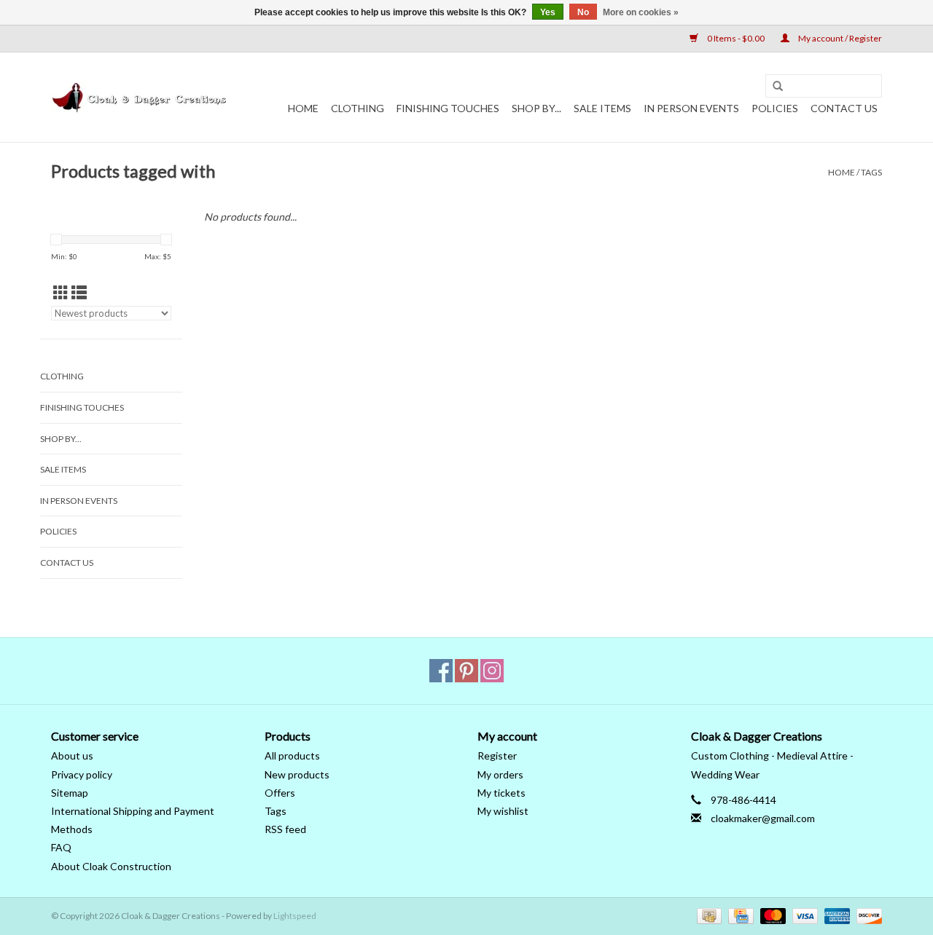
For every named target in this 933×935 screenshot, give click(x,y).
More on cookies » (641, 12)
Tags (871, 172)
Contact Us (844, 108)
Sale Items (602, 108)
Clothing (357, 108)
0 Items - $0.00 (736, 38)
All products (292, 755)
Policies (775, 108)
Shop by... (536, 108)
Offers (280, 792)
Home (303, 108)
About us (72, 755)
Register (497, 755)
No (583, 12)
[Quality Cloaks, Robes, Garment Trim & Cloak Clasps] (140, 97)
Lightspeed (294, 915)
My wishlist (502, 811)
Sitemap (69, 792)
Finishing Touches (448, 108)
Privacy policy (81, 774)
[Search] (777, 86)
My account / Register (839, 38)
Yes (547, 12)
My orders (500, 774)
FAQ (61, 847)
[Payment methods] (707, 915)
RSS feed (285, 829)
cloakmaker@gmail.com (763, 818)
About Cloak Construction (111, 866)
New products (297, 774)
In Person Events (691, 108)
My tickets (501, 792)
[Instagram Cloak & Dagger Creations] (492, 670)
